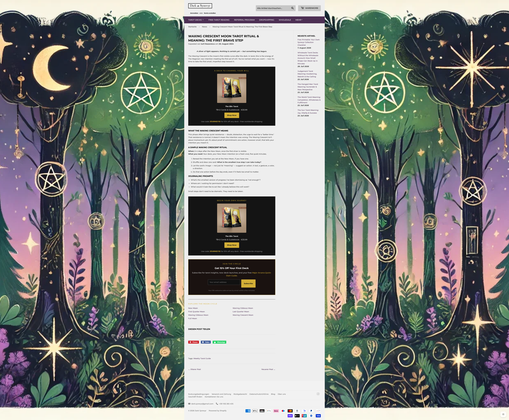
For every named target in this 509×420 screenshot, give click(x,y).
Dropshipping (266, 20)
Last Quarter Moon (241, 311)
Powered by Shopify (217, 411)
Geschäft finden (195, 397)
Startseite (192, 27)
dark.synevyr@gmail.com (202, 404)
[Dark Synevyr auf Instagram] (318, 394)
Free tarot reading (219, 20)
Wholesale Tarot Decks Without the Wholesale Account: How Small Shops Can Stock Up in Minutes (308, 58)
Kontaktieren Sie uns (214, 397)
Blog (273, 394)
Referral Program (244, 20)
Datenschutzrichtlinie (259, 394)
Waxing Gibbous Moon (198, 315)
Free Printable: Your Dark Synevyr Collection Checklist (309, 42)
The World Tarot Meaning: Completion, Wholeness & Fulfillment (309, 100)
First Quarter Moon (196, 311)
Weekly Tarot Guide (202, 358)
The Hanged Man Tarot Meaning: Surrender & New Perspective (308, 87)
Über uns (282, 394)
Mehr (298, 20)
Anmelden (194, 13)
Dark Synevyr (200, 411)
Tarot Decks (195, 20)
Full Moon (192, 318)
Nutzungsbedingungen (198, 394)
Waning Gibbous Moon (243, 308)
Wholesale (285, 20)
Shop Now (231, 115)
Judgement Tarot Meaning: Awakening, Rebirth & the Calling (307, 74)
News (204, 27)
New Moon (193, 308)
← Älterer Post (194, 369)
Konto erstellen (210, 13)
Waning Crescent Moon (243, 315)
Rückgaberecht (240, 394)
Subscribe (248, 283)
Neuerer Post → (268, 369)
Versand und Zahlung (221, 394)
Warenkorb (311, 8)
